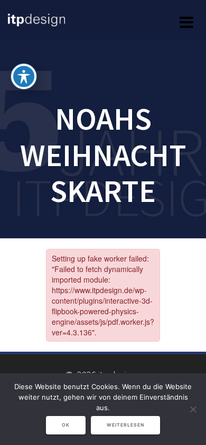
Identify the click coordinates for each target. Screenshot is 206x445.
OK (66, 425)
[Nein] (193, 409)
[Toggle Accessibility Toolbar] (23, 76)
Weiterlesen (125, 425)
